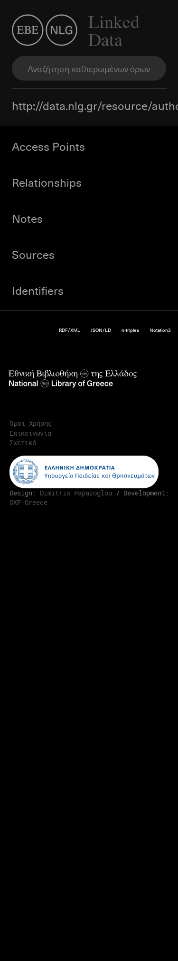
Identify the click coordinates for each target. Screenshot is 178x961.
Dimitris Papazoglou (76, 493)
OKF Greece (28, 502)
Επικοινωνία (30, 433)
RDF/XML (69, 329)
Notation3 (160, 329)
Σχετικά (22, 443)
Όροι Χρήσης (30, 423)
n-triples (130, 329)
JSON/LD (101, 329)
